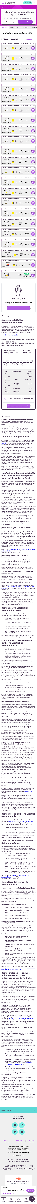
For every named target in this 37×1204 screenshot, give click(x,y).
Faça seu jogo (10, 22)
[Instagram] (22, 1125)
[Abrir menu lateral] (2, 2)
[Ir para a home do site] (10, 3)
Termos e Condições (6, 1141)
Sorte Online (28, 791)
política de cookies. (8, 1193)
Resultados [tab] (25, 27)
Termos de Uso (18, 1064)
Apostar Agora (18, 308)
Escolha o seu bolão (11, 335)
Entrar (29, 2)
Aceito (30, 1190)
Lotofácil (4, 443)
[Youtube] (22, 1132)
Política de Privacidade (19, 1141)
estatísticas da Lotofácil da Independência (18, 968)
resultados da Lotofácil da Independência (21, 821)
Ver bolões (28, 39)
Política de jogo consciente (18, 1183)
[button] (16, 48)
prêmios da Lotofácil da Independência (20, 1018)
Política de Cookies (31, 1141)
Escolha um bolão (25, 22)
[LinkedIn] (15, 1132)
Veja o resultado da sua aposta (18, 406)
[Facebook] (15, 1125)
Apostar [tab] (4, 27)
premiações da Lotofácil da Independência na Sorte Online (18, 550)
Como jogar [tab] (14, 27)
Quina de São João (24, 587)
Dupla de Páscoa (11, 587)
